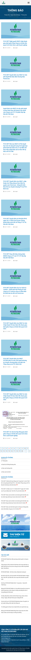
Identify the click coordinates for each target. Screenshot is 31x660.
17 (14, 451)
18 (17, 451)
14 (6, 451)
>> (29, 451)
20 (22, 451)
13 (3, 451)
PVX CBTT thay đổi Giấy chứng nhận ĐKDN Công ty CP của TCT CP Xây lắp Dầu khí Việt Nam (14, 256)
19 (19, 451)
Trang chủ (7, 15)
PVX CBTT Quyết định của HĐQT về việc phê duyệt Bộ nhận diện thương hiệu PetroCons (15, 76)
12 (1, 451)
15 (9, 451)
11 (27, 448)
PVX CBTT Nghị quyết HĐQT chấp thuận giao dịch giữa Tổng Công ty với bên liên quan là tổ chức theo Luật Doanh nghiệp (15, 43)
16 (11, 451)
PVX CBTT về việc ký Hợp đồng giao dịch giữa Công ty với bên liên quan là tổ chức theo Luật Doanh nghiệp (15, 433)
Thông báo (24, 15)
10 (24, 448)
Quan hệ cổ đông (15, 15)
